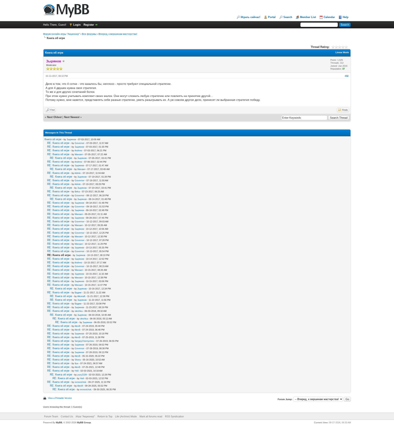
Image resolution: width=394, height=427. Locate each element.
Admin (77, 173)
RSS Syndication (174, 416)
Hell (76, 371)
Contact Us (67, 416)
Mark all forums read (151, 416)
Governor (79, 143)
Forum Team (51, 416)
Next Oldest (54, 117)
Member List (308, 17)
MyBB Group (84, 422)
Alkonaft (81, 296)
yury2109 (82, 374)
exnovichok (80, 382)
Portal (272, 17)
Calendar (329, 17)
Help (345, 17)
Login (77, 24)
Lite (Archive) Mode (126, 416)
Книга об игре (53, 139)
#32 (346, 76)
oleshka (78, 311)
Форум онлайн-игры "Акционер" (61, 34)
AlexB (77, 326)
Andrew (78, 150)
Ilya (76, 363)
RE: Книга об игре (58, 143)
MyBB (59, 422)
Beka (77, 191)
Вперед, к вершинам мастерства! (117, 34)
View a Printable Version (60, 398)
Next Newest (71, 117)
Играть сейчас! (250, 17)
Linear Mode (342, 52)
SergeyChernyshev (84, 341)
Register (89, 24)
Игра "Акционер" (85, 416)
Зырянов (71, 139)
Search (287, 17)
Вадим (78, 292)
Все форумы (89, 34)
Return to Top (104, 416)
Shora (78, 359)
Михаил (79, 154)
